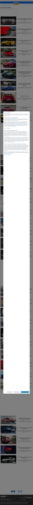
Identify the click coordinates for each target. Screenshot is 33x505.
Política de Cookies (19, 124)
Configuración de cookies (20, 125)
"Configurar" (18, 141)
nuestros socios (16, 137)
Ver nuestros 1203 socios (7, 154)
